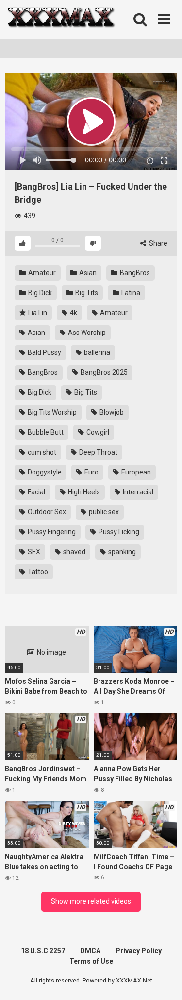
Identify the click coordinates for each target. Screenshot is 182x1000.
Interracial (137, 492)
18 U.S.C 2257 (43, 951)
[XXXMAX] (60, 19)
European (135, 472)
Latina (130, 293)
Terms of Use (91, 961)
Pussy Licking (118, 532)
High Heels (83, 492)
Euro (91, 472)
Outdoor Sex (46, 512)
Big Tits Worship (51, 412)
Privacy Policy (139, 951)
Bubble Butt (45, 432)
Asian (87, 273)
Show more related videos (91, 901)
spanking (121, 552)
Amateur (41, 273)
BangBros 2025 (103, 372)
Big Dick (39, 293)
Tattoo (37, 572)
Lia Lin (37, 312)
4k (72, 312)
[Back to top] (164, 980)
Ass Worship (86, 332)
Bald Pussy (43, 352)
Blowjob (111, 412)
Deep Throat (97, 452)
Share (157, 243)
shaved (73, 552)
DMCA (90, 951)
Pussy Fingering (51, 532)
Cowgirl (97, 432)
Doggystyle (44, 472)
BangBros (134, 273)
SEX (33, 552)
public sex (103, 512)
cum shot (41, 452)
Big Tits (86, 293)
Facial (35, 492)
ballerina (96, 352)
